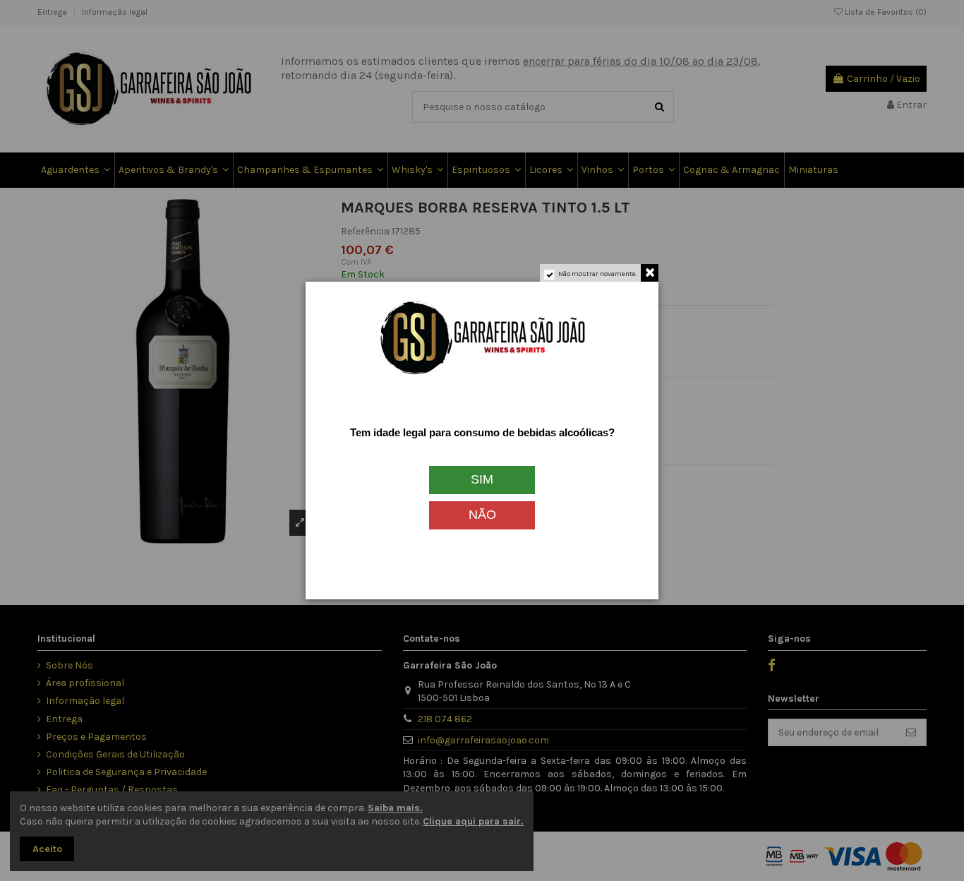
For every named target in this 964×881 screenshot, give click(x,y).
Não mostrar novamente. (597, 274)
